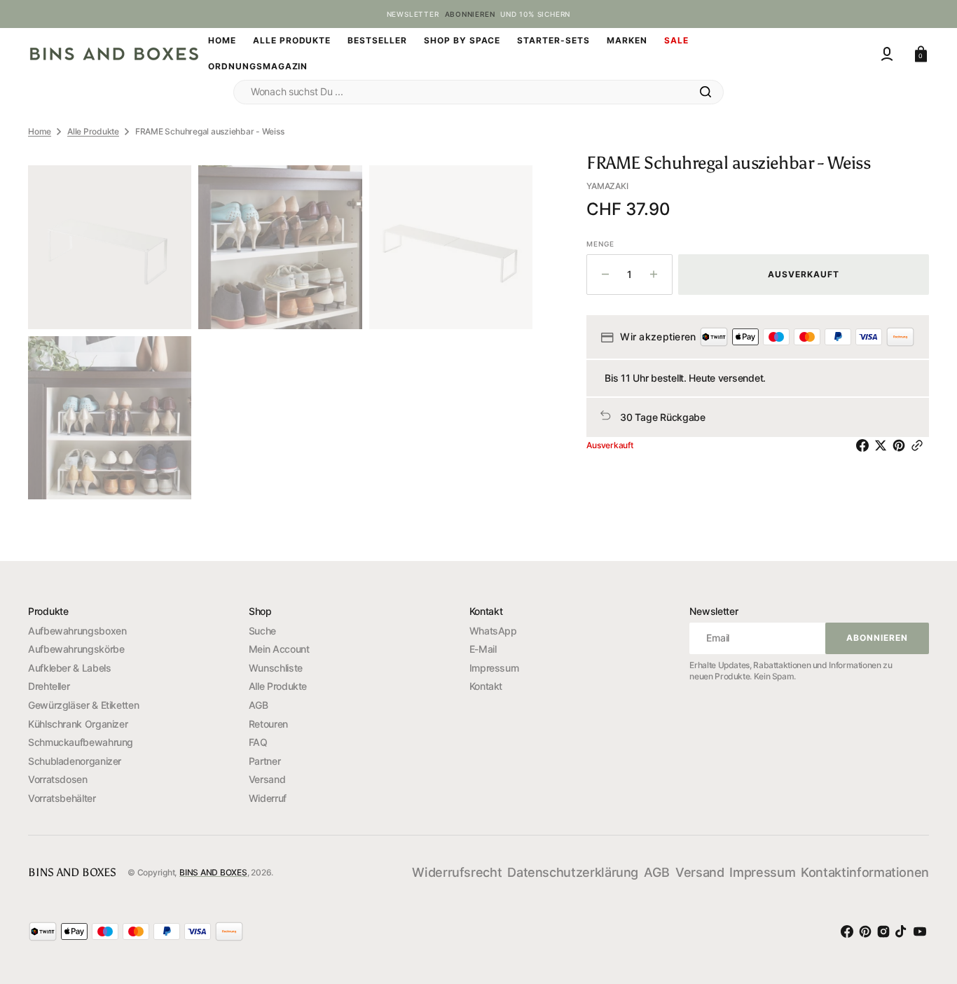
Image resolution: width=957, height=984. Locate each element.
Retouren (268, 724)
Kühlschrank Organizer (78, 724)
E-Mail (483, 649)
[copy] (920, 445)
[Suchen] (705, 91)
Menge (600, 244)
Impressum (494, 668)
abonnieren (470, 14)
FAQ (258, 742)
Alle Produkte (93, 131)
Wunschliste (276, 668)
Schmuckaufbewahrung (80, 742)
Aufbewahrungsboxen (77, 631)
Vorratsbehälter (62, 798)
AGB (258, 705)
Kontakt (485, 686)
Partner (264, 761)
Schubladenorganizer (74, 761)
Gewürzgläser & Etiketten (83, 705)
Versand (267, 779)
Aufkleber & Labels (69, 668)
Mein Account (279, 649)
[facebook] (865, 445)
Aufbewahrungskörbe (76, 649)
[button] (887, 54)
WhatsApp (493, 631)
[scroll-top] (922, 893)
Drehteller (48, 686)
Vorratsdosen (58, 779)
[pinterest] (902, 445)
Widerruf (268, 798)
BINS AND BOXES (213, 872)
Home (39, 131)
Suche (262, 631)
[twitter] (883, 445)
